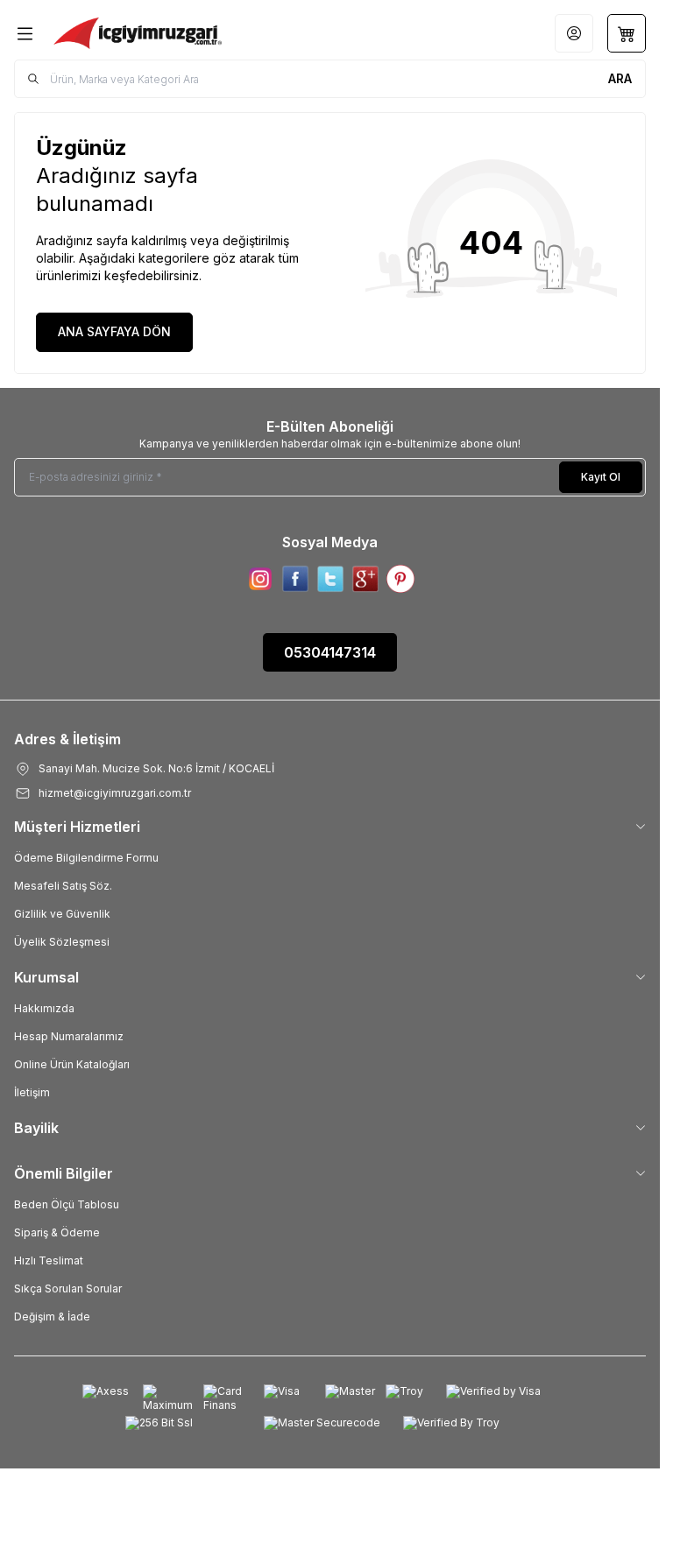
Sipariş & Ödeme (57, 1232)
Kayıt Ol (600, 476)
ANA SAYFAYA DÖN (114, 331)
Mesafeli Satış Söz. (63, 885)
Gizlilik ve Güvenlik (62, 913)
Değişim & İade (52, 1316)
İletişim (32, 1092)
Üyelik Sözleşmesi (62, 941)
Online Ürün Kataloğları (72, 1064)
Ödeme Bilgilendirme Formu (86, 857)
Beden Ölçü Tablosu (66, 1204)
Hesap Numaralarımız (69, 1036)
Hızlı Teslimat (48, 1260)
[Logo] (137, 33)
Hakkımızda (44, 1008)
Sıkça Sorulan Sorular (68, 1288)
